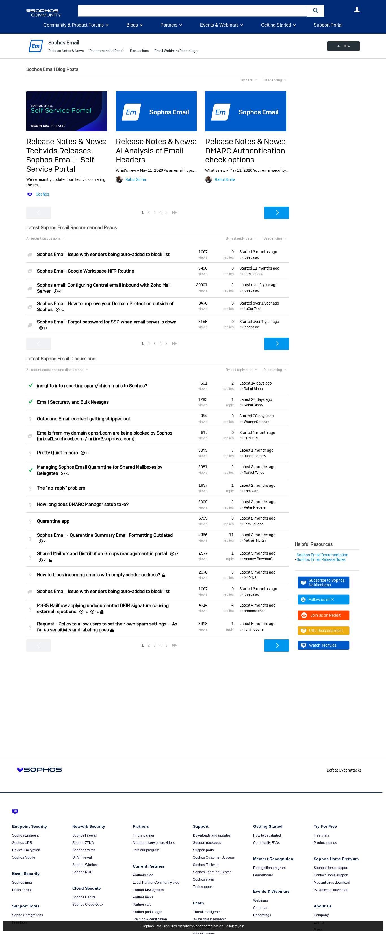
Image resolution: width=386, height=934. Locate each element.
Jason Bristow (255, 456)
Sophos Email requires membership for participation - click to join (193, 926)
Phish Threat (22, 890)
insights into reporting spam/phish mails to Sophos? (92, 386)
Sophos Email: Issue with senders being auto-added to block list (103, 254)
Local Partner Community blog (156, 883)
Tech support (203, 887)
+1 (87, 453)
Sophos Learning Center (212, 872)
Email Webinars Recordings (175, 51)
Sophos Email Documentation (322, 554)
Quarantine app (53, 521)
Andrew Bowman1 (258, 559)
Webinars (260, 900)
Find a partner (143, 835)
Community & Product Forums (74, 25)
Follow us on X (321, 599)
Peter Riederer (255, 507)
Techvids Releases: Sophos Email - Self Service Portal (60, 160)
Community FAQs (266, 843)
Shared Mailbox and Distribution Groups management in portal (102, 554)
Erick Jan (251, 491)
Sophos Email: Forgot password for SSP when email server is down (107, 322)
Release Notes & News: (66, 141)
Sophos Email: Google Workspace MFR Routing (85, 271)
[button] (315, 10)
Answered (30, 385)
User (357, 9)
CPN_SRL (251, 438)
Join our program (146, 850)
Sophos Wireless (85, 865)
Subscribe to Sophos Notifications (327, 582)
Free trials (321, 835)
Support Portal (328, 25)
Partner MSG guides (148, 890)
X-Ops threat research (210, 919)
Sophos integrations (27, 915)
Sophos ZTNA (83, 843)
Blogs (132, 25)
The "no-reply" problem (61, 488)
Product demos (325, 843)
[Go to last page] (174, 212)
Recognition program (269, 868)
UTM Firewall (82, 857)
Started (258, 251)
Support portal (204, 850)
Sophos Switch (83, 850)
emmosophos (254, 611)
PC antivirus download (331, 890)
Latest (258, 284)
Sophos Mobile (23, 857)
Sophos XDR (22, 843)
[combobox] (192, 10)
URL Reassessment (326, 630)
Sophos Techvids (206, 865)
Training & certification (150, 919)
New (346, 46)
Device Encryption (26, 850)
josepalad (251, 257)
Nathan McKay (255, 540)
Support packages (207, 843)
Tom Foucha (253, 274)
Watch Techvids (323, 645)
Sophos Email (23, 883)
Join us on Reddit (325, 615)
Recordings (262, 915)
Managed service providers (154, 843)
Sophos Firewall (84, 835)
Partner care (142, 905)
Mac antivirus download (332, 883)
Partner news (143, 897)
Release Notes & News (66, 51)
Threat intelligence (207, 912)
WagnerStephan (256, 422)
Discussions (139, 51)
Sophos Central (84, 897)
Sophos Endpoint (25, 835)
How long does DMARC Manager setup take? (83, 504)
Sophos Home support (331, 868)
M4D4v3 (250, 577)
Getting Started (276, 25)
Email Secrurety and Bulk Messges (73, 402)
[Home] (51, 13)
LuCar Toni (252, 309)
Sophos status (204, 879)
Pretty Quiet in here (57, 453)
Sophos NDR (82, 872)
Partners (169, 25)
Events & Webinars (219, 25)
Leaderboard (263, 875)
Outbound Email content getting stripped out (83, 419)
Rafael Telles (254, 472)
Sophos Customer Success (214, 857)
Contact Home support (331, 875)
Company (321, 915)
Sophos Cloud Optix (87, 905)
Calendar (260, 908)
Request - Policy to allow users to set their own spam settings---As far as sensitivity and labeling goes (107, 627)
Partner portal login (147, 912)
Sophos (42, 194)
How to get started (267, 835)
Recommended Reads (106, 51)
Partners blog (143, 875)
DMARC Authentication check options (245, 155)
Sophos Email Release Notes (321, 559)
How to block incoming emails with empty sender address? (98, 575)
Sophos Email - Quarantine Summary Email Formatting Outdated (105, 535)
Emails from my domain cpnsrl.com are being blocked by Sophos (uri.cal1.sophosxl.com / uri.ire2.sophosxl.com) (104, 436)
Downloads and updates (212, 835)
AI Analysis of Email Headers (150, 155)
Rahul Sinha (135, 179)
